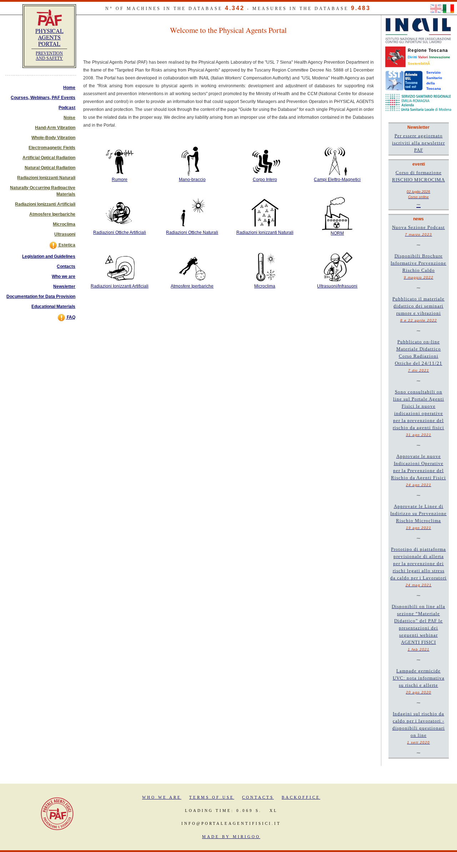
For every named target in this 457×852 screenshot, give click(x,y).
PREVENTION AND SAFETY (49, 56)
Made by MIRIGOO (231, 836)
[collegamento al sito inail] (418, 30)
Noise (69, 117)
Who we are (63, 276)
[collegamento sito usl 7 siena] (404, 80)
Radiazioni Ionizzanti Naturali (46, 177)
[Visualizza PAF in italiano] (448, 8)
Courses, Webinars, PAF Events (43, 97)
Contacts (66, 266)
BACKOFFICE (301, 797)
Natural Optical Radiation (50, 167)
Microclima (64, 224)
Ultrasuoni (64, 234)
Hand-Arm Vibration (55, 127)
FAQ (70, 317)
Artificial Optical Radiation (48, 157)
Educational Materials (53, 306)
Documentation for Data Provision (40, 296)
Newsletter (64, 286)
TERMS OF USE (211, 797)
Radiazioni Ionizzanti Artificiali (45, 204)
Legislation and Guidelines (48, 256)
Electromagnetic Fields (52, 147)
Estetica (66, 245)
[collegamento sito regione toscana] (395, 56)
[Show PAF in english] (436, 8)
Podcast (67, 107)
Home (69, 87)
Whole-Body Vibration (53, 137)
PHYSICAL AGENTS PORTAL (49, 37)
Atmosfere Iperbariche (52, 214)
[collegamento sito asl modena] (418, 102)
